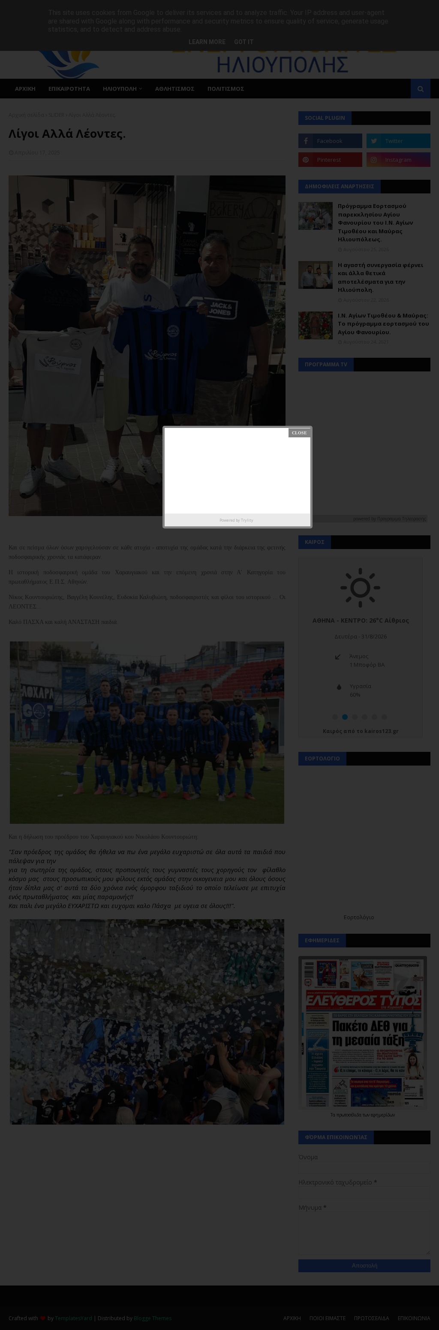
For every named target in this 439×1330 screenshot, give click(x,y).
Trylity (247, 520)
